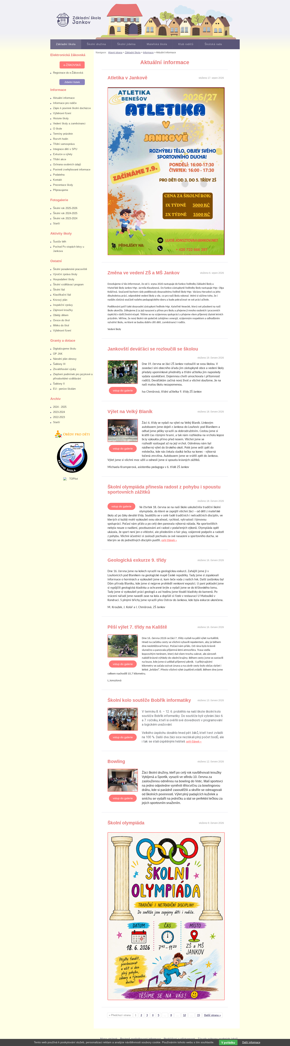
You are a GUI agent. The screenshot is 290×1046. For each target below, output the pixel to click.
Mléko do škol (61, 325)
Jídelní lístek (72, 82)
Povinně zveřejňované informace (71, 169)
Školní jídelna (126, 44)
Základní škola (66, 44)
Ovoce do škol (61, 320)
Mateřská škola (157, 44)
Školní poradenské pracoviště (70, 269)
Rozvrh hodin (60, 138)
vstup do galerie (123, 390)
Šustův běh (59, 241)
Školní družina (96, 44)
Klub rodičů (185, 44)
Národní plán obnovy (65, 358)
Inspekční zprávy (63, 304)
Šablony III (59, 364)
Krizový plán (60, 299)
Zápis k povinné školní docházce (72, 108)
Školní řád (59, 289)
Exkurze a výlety (62, 154)
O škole (57, 128)
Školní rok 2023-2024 (65, 218)
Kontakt (57, 179)
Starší (56, 223)
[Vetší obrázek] (125, 372)
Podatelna (59, 174)
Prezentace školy (63, 184)
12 (184, 1015)
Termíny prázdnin (63, 133)
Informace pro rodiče (65, 103)
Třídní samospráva (64, 143)
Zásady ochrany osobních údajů (218, 1038)
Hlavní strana (115, 52)
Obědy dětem (60, 315)
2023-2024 (59, 412)
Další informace (251, 1042)
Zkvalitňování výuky (64, 369)
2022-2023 (59, 417)
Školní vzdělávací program (68, 284)
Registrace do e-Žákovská (68, 72)
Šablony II (59, 383)
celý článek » (169, 540)
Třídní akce (59, 159)
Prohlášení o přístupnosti (179, 1038)
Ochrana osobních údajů (67, 164)
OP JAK (58, 353)
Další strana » (212, 1015)
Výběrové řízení (62, 113)
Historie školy (61, 118)
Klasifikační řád (62, 294)
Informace (148, 52)
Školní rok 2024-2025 (65, 213)
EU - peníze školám (64, 388)
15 (198, 1015)
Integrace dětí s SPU (65, 149)
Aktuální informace (64, 97)
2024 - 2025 (59, 406)
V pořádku (228, 1042)
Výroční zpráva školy (65, 274)
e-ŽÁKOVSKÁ (72, 65)
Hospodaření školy (63, 279)
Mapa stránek (108, 1038)
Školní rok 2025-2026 (65, 208)
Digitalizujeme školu (64, 348)
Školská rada (213, 44)
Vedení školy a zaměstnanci (69, 123)
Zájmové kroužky (63, 310)
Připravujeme (60, 190)
